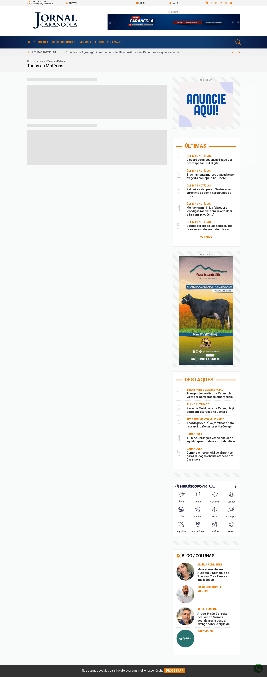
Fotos (99, 42)
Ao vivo (72, 3)
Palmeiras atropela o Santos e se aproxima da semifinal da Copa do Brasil (209, 192)
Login (141, 3)
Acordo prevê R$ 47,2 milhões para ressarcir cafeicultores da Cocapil (210, 424)
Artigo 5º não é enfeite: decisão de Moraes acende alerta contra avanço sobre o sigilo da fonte (213, 620)
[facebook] (211, 3)
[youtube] (225, 3)
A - (178, 3)
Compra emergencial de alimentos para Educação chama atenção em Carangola (210, 456)
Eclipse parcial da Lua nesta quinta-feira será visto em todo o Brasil (210, 227)
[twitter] (216, 3)
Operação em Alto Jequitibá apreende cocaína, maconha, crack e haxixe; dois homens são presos (129, 52)
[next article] (232, 52)
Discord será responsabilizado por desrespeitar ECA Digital (209, 161)
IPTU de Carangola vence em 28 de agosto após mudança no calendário (211, 439)
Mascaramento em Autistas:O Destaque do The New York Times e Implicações (213, 574)
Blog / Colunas (62, 42)
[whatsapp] (230, 3)
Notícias (40, 42)
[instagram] (206, 3)
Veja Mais (113, 42)
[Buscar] (238, 42)
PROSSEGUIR (174, 670)
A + (175, 3)
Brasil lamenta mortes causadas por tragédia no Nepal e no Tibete (211, 176)
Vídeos (84, 42)
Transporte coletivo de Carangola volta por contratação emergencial (210, 395)
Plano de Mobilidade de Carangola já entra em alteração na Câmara (210, 410)
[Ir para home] (29, 42)
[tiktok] (221, 3)
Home (30, 61)
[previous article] (239, 52)
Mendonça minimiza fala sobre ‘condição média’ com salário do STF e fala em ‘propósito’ (211, 211)
